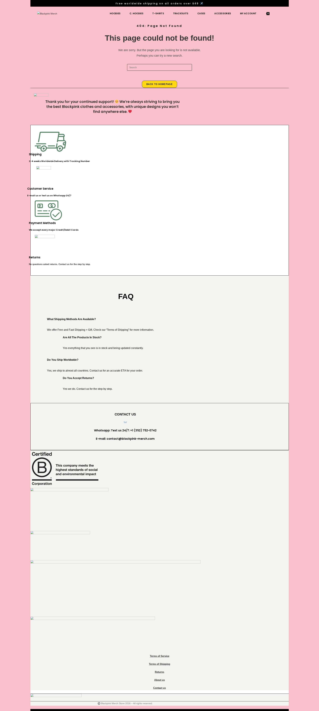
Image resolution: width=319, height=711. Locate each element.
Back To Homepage (159, 84)
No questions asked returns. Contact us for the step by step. (60, 264)
